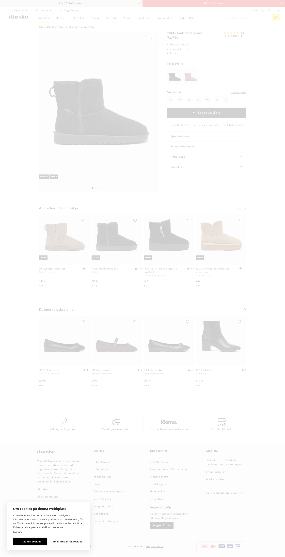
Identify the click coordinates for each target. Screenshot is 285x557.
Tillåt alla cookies (30, 541)
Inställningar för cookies (66, 541)
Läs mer (17, 532)
